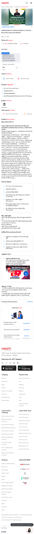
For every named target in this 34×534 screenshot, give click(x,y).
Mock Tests (4, 467)
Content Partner (5, 397)
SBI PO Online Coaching (7, 416)
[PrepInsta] (25, 478)
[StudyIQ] (25, 473)
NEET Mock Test (23, 439)
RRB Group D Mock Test (25, 433)
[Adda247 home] (5, 3)
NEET (20, 400)
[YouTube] (18, 363)
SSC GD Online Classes (7, 424)
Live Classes (4, 470)
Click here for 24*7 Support (11, 359)
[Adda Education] (25, 464)
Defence (21, 391)
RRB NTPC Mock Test (24, 420)
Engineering (22, 394)
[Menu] (31, 2)
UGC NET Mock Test (24, 449)
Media (3, 384)
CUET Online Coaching (7, 431)
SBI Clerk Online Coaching (8, 428)
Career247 (4, 500)
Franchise (4, 394)
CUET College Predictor (7, 482)
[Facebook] (14, 363)
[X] (6, 363)
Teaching (21, 388)
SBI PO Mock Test (23, 424)
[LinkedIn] (2, 363)
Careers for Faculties (6, 391)
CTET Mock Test (23, 427)
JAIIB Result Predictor (7, 486)
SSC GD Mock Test (23, 417)
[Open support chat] (29, 530)
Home (2, 7)
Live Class (17, 7)
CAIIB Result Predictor (7, 489)
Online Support (5, 400)
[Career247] (25, 483)
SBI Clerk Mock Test (24, 414)
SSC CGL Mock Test (24, 430)
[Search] (26, 2)
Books (3, 479)
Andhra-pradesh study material (13, 7)
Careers (3, 388)
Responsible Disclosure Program (9, 515)
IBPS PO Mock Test (24, 443)
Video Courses (5, 473)
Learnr (3, 510)
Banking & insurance (24, 378)
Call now (26, 336)
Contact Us (26, 323)
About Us (3, 378)
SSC (20, 381)
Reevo (2, 503)
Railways (21, 384)
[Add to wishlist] (32, 27)
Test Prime (4, 507)
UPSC (20, 397)
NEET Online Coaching (7, 434)
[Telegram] (10, 363)
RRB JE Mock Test (23, 446)
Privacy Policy (18, 517)
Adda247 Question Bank (7, 463)
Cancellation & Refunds (26, 515)
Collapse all (30, 301)
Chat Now (27, 329)
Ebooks (3, 476)
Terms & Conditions (7, 517)
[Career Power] (25, 469)
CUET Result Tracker (6, 497)
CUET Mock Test (23, 436)
